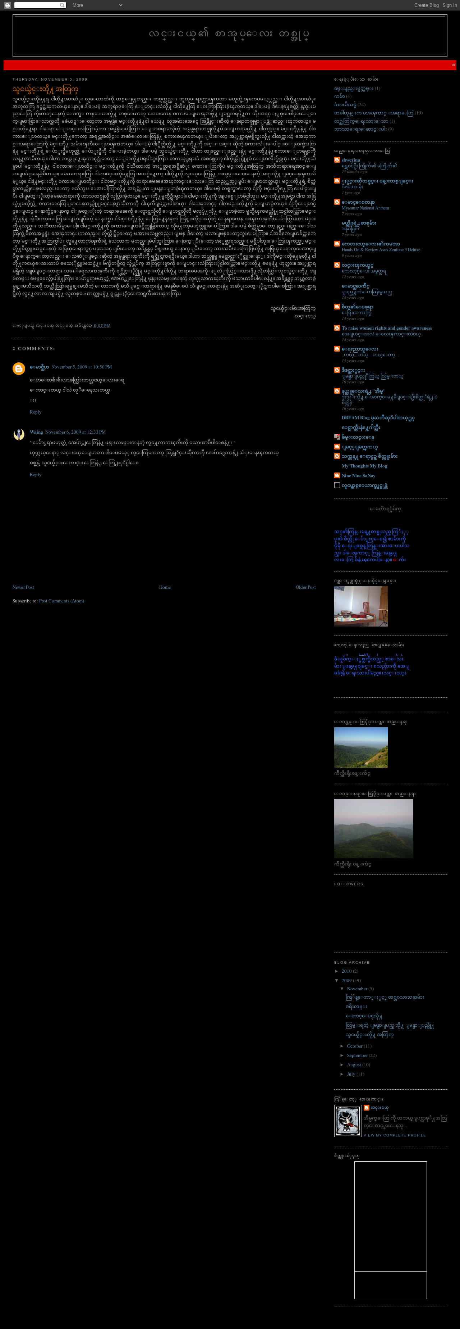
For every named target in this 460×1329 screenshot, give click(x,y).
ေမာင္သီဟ (39, 366)
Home (165, 587)
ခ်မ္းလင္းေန (358, 436)
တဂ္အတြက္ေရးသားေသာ (361, 121)
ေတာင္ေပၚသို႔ (364, 1015)
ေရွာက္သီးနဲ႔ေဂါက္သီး (361, 427)
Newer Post (23, 587)
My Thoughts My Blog (364, 465)
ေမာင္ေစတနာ (358, 201)
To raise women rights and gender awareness (387, 327)
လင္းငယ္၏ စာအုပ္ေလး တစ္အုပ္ (230, 33)
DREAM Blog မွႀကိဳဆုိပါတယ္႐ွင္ (378, 417)
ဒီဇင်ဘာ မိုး (352, 186)
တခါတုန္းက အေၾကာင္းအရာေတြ (374, 112)
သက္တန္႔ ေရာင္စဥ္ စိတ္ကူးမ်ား (370, 455)
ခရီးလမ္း (356, 1006)
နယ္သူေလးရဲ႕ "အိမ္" (364, 390)
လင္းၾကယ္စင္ (357, 264)
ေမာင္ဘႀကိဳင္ (355, 285)
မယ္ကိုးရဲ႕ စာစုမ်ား (359, 222)
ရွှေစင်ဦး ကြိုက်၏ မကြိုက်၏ (369, 165)
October (355, 1046)
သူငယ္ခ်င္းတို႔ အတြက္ (45, 88)
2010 (347, 971)
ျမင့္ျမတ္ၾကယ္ (360, 446)
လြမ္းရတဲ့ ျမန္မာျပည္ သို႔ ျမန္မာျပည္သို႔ (390, 1025)
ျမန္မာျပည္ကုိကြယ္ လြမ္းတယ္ (373, 376)
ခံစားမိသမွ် (345, 104)
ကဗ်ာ (339, 96)
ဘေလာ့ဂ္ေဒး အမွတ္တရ (364, 271)
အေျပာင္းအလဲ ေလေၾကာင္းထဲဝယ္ (381, 333)
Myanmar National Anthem (365, 208)
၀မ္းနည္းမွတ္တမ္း (354, 88)
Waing (36, 431)
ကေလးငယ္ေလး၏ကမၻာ (371, 243)
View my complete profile (395, 1135)
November (357, 988)
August (354, 1064)
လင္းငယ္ (380, 1107)
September (358, 1055)
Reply (36, 411)
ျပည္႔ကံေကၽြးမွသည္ (367, 291)
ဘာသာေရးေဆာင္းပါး (360, 129)
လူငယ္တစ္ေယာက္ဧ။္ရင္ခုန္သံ (364, 485)
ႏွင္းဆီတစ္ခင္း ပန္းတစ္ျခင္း (377, 180)
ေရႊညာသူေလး (360, 348)
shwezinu (351, 159)
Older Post (306, 587)
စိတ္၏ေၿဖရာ (357, 306)
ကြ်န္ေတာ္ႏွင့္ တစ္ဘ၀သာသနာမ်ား (385, 997)
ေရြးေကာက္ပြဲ (357, 312)
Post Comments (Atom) (61, 600)
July (351, 1074)
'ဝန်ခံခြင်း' (351, 228)
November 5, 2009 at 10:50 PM (81, 366)
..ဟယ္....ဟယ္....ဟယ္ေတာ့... (370, 354)
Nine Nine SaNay (359, 475)
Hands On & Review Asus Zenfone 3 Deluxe (381, 249)
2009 (347, 980)
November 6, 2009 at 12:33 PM (75, 432)
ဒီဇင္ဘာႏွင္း (353, 369)
